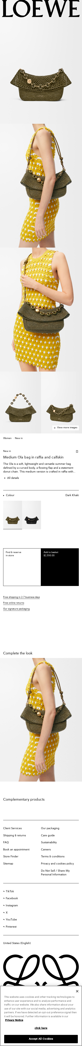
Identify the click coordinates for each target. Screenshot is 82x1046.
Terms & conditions (52, 856)
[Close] (77, 991)
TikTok (10, 891)
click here (41, 1028)
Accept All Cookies (41, 1039)
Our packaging (50, 828)
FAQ (6, 842)
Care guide (48, 835)
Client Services (12, 828)
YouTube (11, 919)
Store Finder (10, 856)
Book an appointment (16, 849)
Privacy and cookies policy (57, 863)
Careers (46, 849)
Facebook (12, 898)
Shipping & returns (14, 835)
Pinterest (11, 926)
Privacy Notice (14, 1020)
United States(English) (17, 943)
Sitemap (8, 863)
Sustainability (49, 842)
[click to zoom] (41, 62)
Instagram (12, 905)
